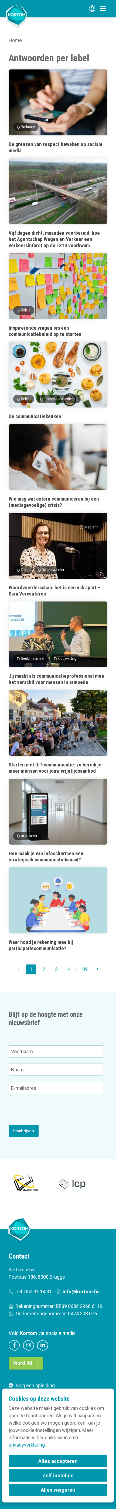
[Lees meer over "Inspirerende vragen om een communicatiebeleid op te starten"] (58, 295)
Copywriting (67, 658)
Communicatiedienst (61, 399)
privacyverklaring (27, 1445)
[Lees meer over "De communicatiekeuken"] (58, 381)
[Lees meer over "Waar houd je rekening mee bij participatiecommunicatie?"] (58, 909)
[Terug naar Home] (17, 15)
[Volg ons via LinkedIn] (43, 1345)
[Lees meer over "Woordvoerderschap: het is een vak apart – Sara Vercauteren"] (58, 554)
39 (85, 969)
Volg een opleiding (35, 1385)
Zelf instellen (58, 1475)
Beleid (25, 310)
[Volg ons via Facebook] (14, 1345)
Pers (24, 570)
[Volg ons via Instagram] (29, 1345)
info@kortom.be (81, 1291)
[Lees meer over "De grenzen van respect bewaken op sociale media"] (58, 111)
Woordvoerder (53, 570)
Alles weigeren (58, 1490)
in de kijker (29, 835)
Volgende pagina (97, 969)
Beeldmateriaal (32, 658)
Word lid (22, 1363)
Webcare (28, 127)
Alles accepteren (58, 1461)
